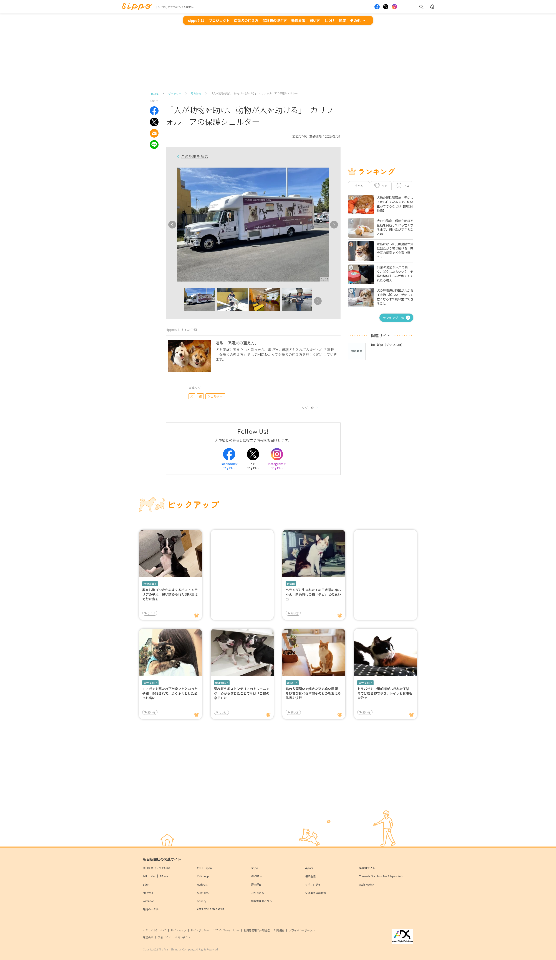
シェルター (215, 396)
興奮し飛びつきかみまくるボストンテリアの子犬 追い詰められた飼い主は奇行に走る (170, 594)
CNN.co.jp (203, 876)
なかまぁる (257, 892)
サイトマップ (178, 930)
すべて (359, 185)
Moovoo (148, 892)
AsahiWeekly (366, 884)
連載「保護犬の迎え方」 (237, 342)
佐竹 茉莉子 (150, 683)
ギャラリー (174, 93)
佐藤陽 (291, 584)
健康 (342, 20)
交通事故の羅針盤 (315, 892)
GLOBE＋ (256, 876)
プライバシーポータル (302, 930)
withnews (148, 901)
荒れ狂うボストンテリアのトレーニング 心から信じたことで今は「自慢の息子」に (241, 693)
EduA (146, 884)
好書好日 (256, 884)
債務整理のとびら (261, 901)
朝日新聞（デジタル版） (157, 868)
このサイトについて (154, 930)
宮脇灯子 (292, 683)
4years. (309, 868)
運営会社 (148, 937)
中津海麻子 (150, 584)
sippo (254, 868)
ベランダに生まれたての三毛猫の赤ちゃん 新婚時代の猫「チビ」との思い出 (313, 594)
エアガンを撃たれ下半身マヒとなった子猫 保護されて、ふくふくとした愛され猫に (170, 693)
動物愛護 (298, 20)
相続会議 (310, 876)
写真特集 (196, 93)
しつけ (329, 20)
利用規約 (279, 930)
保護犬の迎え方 (246, 20)
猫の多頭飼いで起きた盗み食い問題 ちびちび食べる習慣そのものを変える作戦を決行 (313, 693)
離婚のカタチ (151, 909)
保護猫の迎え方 (275, 20)
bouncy (201, 901)
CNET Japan (204, 868)
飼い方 (314, 20)
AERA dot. (203, 892)
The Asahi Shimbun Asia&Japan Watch (382, 876)
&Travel (164, 876)
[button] (180, 301)
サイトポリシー (200, 930)
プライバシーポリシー (226, 930)
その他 (355, 20)
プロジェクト (219, 20)
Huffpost (202, 884)
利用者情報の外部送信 (257, 930)
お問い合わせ (183, 937)
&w (153, 876)
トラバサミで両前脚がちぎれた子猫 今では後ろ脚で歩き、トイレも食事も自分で (385, 693)
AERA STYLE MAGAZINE (211, 909)
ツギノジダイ (313, 884)
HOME (155, 93)
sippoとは (196, 20)
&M (145, 876)
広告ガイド (164, 937)
